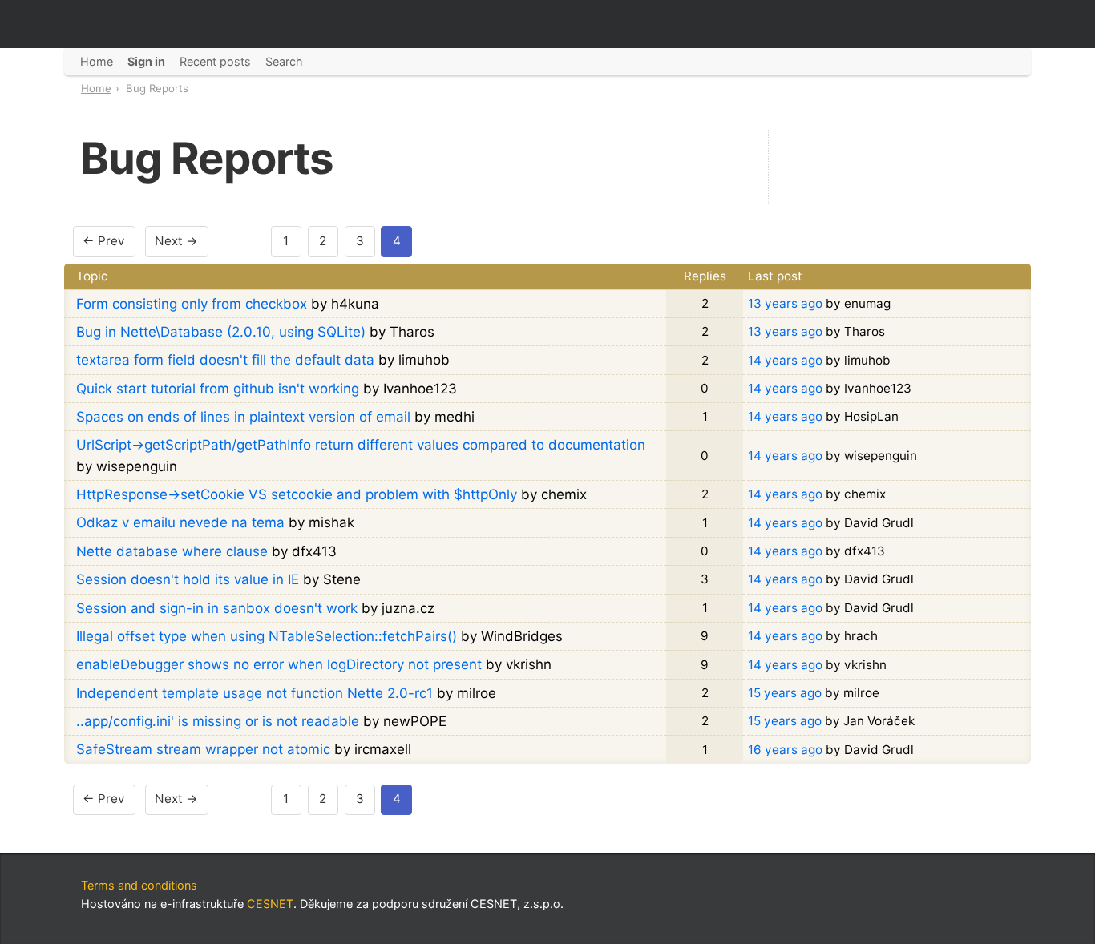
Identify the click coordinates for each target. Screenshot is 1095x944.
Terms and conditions (139, 885)
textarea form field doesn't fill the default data (225, 360)
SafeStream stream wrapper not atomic (203, 749)
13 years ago (785, 303)
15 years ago (785, 692)
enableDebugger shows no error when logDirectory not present (279, 664)
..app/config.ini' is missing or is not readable (217, 721)
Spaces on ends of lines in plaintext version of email (243, 417)
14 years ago (785, 360)
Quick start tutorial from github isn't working (217, 389)
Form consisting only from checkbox (191, 304)
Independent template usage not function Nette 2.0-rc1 (254, 693)
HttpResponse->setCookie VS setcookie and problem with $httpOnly (296, 494)
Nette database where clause (172, 551)
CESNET (270, 903)
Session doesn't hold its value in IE (187, 579)
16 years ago (785, 749)
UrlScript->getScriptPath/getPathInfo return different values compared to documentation (360, 445)
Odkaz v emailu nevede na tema (180, 522)
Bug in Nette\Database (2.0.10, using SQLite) (221, 332)
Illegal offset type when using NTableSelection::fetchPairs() (266, 636)
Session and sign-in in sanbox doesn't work (217, 608)
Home (96, 88)
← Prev (104, 240)
